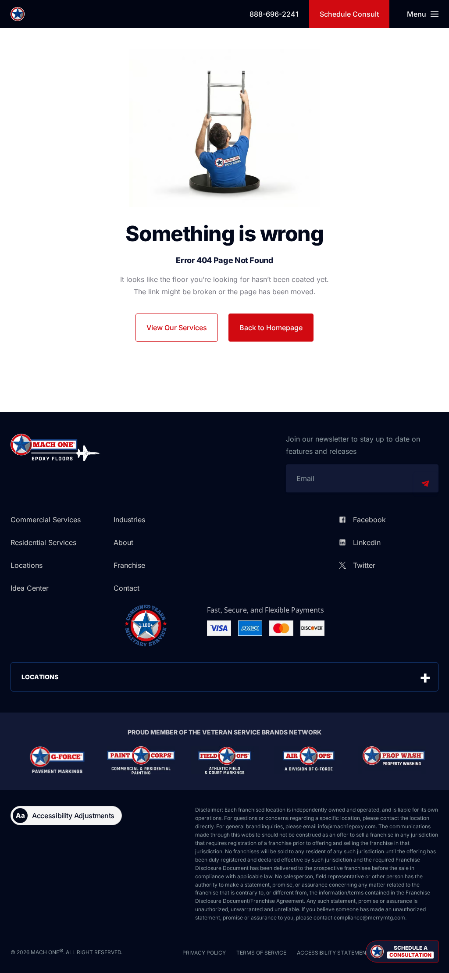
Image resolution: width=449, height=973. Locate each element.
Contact (126, 588)
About (123, 542)
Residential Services (43, 542)
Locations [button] (39, 677)
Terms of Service (261, 952)
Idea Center (30, 588)
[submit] (425, 483)
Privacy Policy (204, 952)
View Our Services (176, 327)
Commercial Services (46, 519)
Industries (129, 519)
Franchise (129, 565)
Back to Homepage (271, 327)
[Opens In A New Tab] (57, 760)
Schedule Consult (349, 14)
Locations (27, 565)
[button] (402, 951)
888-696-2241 (274, 14)
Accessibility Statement (333, 952)
